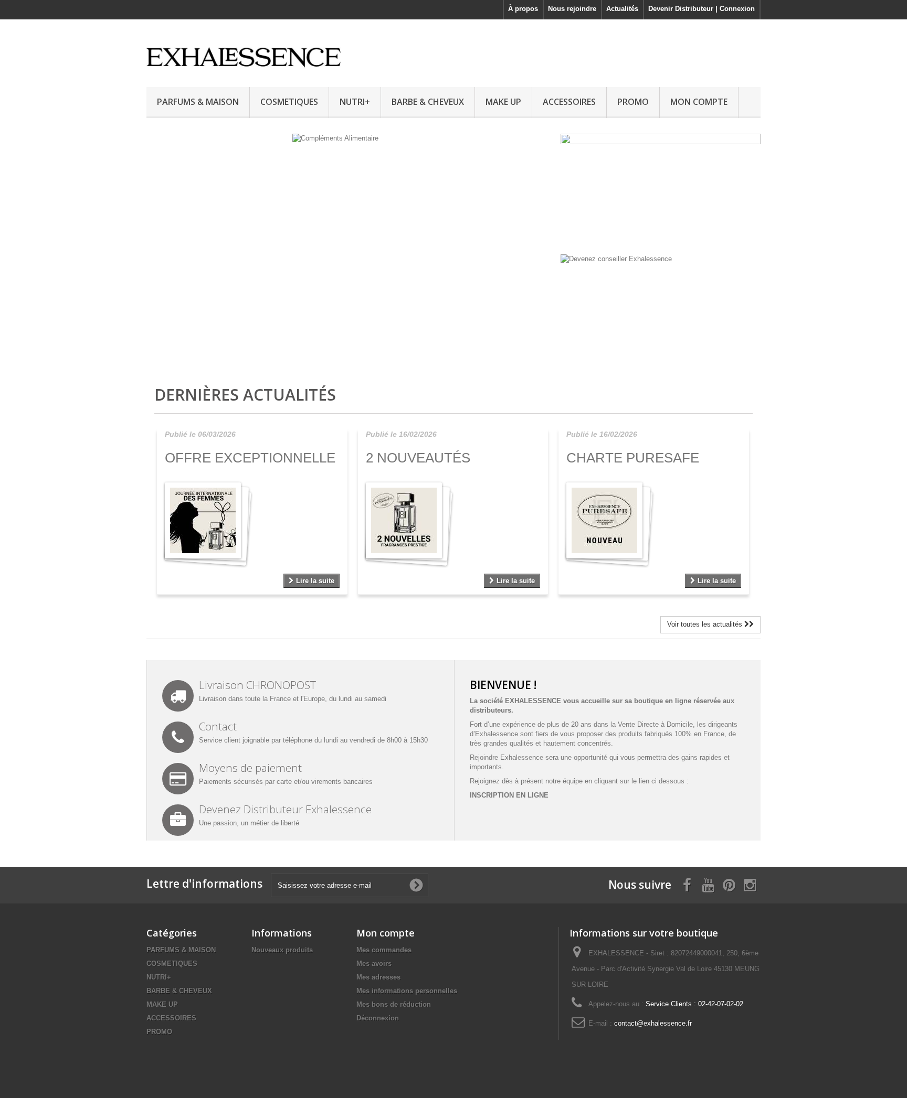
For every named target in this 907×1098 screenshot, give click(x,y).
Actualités (622, 9)
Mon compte (385, 933)
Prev (510, 345)
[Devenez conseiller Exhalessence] (616, 258)
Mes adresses (378, 977)
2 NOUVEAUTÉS (418, 458)
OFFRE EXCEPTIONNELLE (250, 458)
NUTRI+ (355, 101)
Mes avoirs (374, 963)
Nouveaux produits (282, 950)
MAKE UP (503, 101)
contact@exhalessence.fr (653, 1023)
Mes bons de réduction (393, 1004)
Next (536, 345)
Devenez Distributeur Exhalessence (285, 809)
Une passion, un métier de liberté (249, 823)
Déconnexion (377, 1018)
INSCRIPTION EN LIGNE (509, 795)
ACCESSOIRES (569, 101)
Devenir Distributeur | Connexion (701, 9)
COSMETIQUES (289, 101)
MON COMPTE (698, 101)
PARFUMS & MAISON (198, 101)
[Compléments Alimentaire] (350, 248)
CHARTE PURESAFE (632, 458)
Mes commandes (384, 950)
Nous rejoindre (572, 9)
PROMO (633, 101)
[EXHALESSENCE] (243, 50)
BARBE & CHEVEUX (428, 101)
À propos (523, 9)
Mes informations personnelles (406, 991)
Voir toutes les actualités (705, 624)
